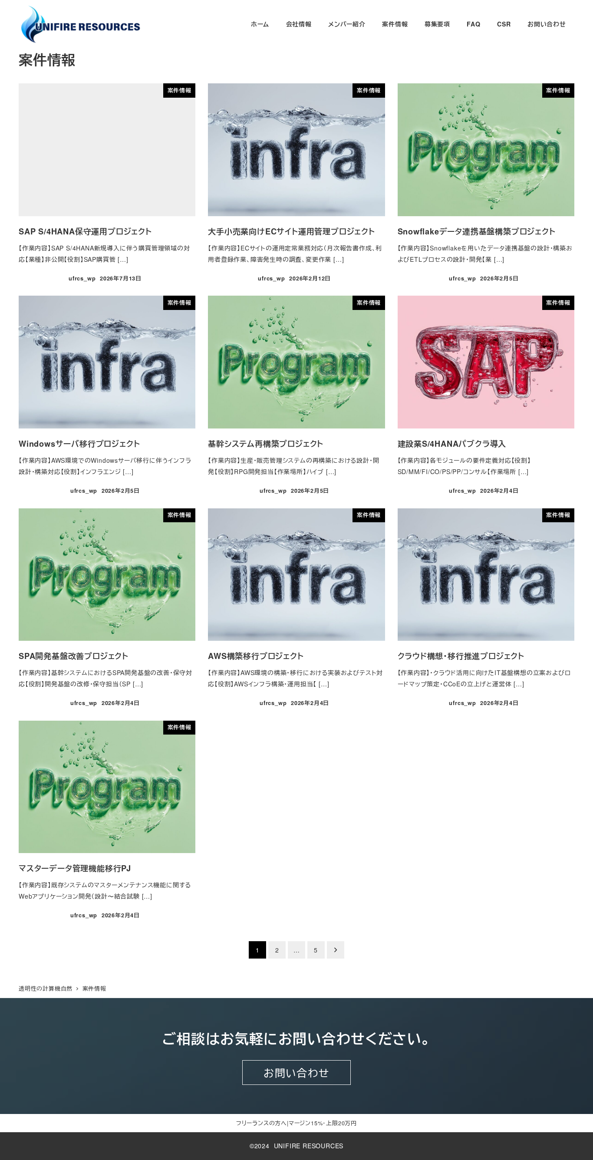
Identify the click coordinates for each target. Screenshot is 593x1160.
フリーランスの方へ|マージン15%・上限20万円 (296, 1123)
